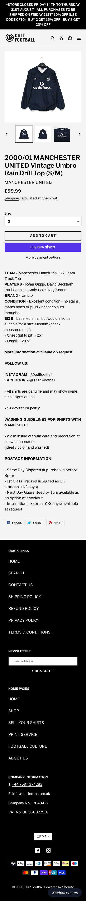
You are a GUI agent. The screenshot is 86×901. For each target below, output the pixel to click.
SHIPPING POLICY (24, 597)
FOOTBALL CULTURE (27, 746)
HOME (14, 561)
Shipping (12, 198)
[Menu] (79, 38)
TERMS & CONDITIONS (29, 632)
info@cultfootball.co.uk (31, 794)
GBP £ (42, 837)
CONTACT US (20, 585)
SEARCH (16, 573)
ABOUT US (18, 758)
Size (8, 213)
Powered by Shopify (59, 887)
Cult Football (34, 887)
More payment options (43, 257)
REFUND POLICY (23, 608)
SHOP (13, 711)
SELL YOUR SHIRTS (26, 722)
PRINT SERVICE (22, 734)
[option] (24, 134)
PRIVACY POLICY (23, 620)
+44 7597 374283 (27, 784)
